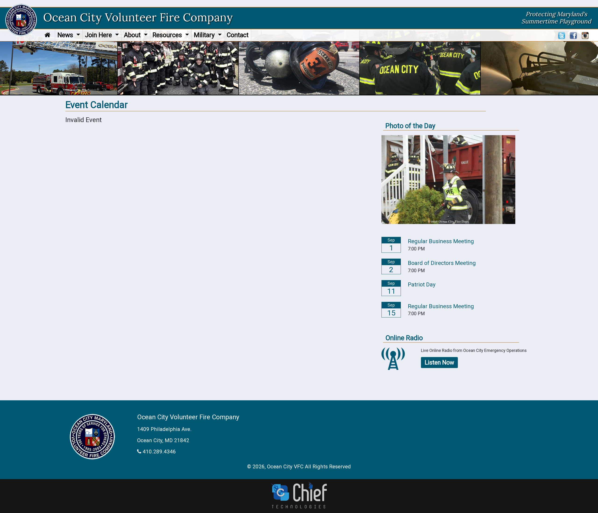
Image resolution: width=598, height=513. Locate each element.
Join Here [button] (99, 35)
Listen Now (439, 362)
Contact (238, 35)
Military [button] (205, 35)
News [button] (66, 35)
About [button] (133, 35)
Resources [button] (168, 35)
